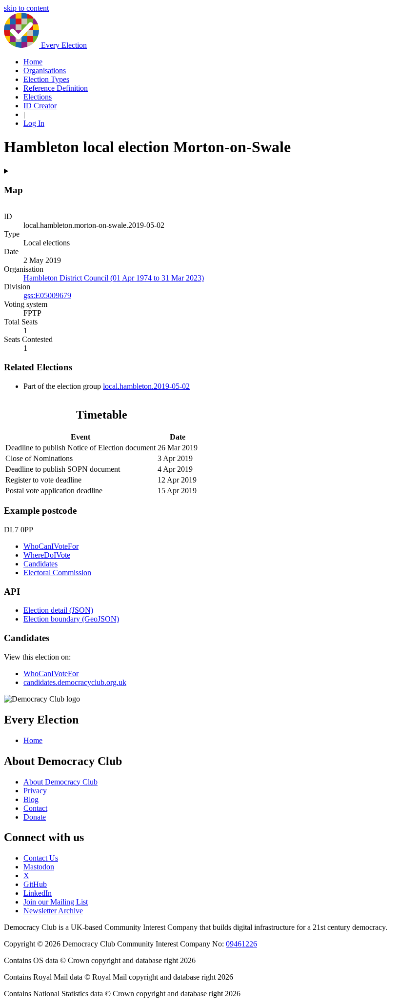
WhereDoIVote (46, 555)
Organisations (44, 70)
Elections (37, 97)
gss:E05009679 (47, 295)
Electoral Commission (57, 572)
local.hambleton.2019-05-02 (146, 386)
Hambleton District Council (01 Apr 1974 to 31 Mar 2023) (113, 278)
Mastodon (38, 867)
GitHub (35, 884)
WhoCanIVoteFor (51, 546)
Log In (33, 123)
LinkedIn (37, 893)
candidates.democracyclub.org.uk (74, 682)
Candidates (40, 564)
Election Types (46, 79)
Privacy (35, 790)
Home (32, 62)
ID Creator (40, 105)
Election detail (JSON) (58, 610)
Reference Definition (55, 88)
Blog (31, 799)
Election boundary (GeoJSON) (71, 619)
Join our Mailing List (55, 902)
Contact (35, 808)
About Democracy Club (60, 782)
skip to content (26, 8)
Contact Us (40, 858)
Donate (34, 817)
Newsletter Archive (53, 910)
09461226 (241, 944)
